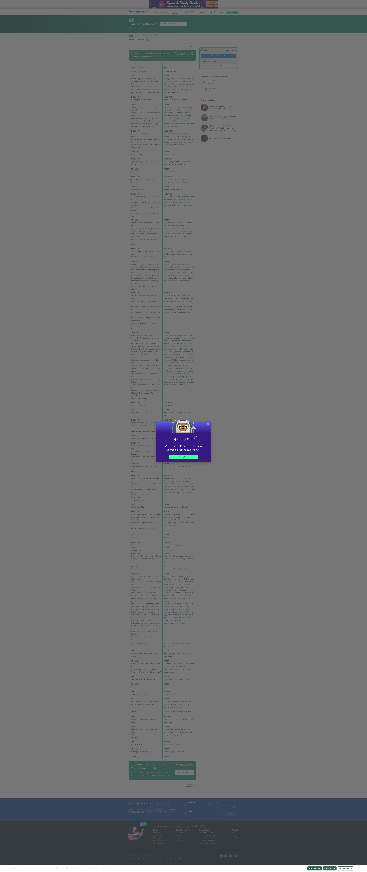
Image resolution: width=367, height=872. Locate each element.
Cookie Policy (104, 868)
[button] (208, 424)
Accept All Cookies (315, 868)
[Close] (364, 868)
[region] (183, 868)
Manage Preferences (345, 868)
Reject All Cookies (329, 868)
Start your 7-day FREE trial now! (183, 457)
